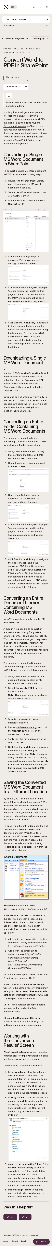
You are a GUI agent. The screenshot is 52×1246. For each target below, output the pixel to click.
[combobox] (25, 78)
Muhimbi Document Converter (22, 124)
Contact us (39, 102)
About (5, 1241)
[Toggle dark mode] (33, 7)
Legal (23, 1241)
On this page (39, 38)
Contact (15, 1241)
